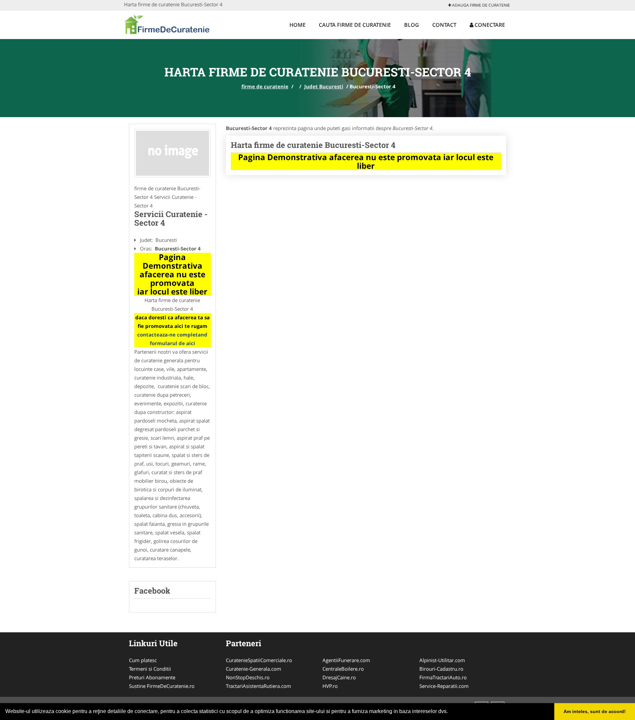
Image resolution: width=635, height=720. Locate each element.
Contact (444, 24)
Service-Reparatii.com (444, 686)
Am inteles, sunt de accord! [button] (595, 711)
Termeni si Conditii (150, 668)
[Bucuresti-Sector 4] (172, 153)
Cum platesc (143, 660)
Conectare (489, 24)
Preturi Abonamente (152, 677)
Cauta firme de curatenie (355, 24)
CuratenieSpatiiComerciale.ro (259, 660)
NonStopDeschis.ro (248, 677)
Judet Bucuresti (323, 86)
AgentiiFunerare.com (346, 660)
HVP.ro (330, 686)
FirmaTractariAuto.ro (443, 677)
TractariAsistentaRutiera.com (258, 686)
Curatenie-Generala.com (253, 668)
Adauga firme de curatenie (480, 5)
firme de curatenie (264, 86)
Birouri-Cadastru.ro (441, 668)
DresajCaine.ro (339, 677)
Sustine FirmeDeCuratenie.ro (161, 686)
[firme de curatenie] (167, 24)
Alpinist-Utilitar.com (442, 660)
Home (297, 24)
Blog (411, 24)
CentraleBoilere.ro (343, 668)
